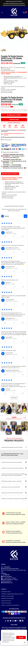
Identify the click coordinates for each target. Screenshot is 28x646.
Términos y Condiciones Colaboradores (10, 605)
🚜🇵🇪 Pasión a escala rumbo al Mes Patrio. (14, 1)
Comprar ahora (14, 119)
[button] (14, 229)
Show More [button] (14, 397)
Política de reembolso (6, 603)
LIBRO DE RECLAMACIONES (7, 598)
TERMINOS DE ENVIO (6, 591)
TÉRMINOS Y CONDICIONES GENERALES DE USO (12, 594)
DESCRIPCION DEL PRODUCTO (10, 173)
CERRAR (21, 637)
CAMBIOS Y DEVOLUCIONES (7, 596)
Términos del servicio (6, 600)
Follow (25, 216)
